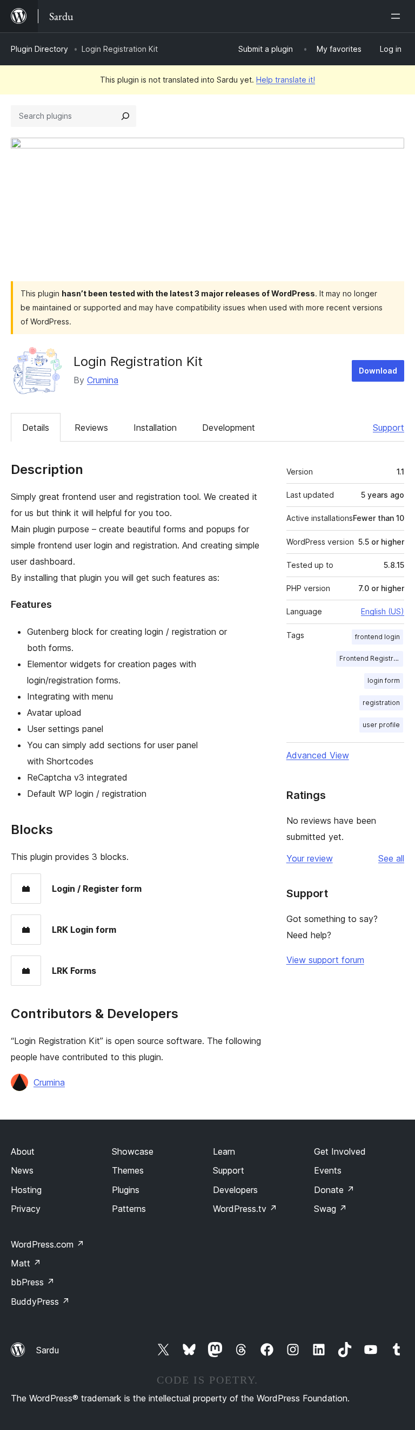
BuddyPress (40, 1301)
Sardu (47, 1350)
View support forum (325, 959)
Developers (235, 1189)
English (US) (382, 611)
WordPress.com (47, 1244)
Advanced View (317, 755)
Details (35, 427)
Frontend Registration (371, 658)
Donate (334, 1189)
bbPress (33, 1282)
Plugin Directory (39, 48)
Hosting (26, 1189)
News (22, 1170)
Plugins (125, 1189)
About (23, 1151)
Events (328, 1170)
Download (378, 370)
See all (391, 858)
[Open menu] (397, 16)
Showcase (132, 1151)
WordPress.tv (245, 1208)
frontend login (377, 637)
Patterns (129, 1208)
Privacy (26, 1208)
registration (381, 703)
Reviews (91, 427)
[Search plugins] (125, 116)
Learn (224, 1151)
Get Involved (340, 1151)
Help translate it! (285, 79)
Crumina (102, 380)
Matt (26, 1263)
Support (388, 427)
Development (228, 427)
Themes (128, 1170)
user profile (381, 725)
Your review (309, 858)
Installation (155, 427)
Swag (330, 1208)
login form (383, 680)
